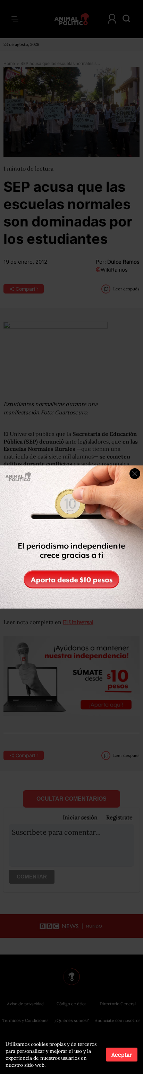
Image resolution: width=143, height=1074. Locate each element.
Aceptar (121, 1054)
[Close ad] (134, 473)
